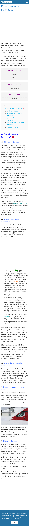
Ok (14, 522)
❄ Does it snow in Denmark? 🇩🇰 (14, 108)
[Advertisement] (14, 27)
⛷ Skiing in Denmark (13, 127)
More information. (14, 518)
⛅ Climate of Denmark (14, 111)
